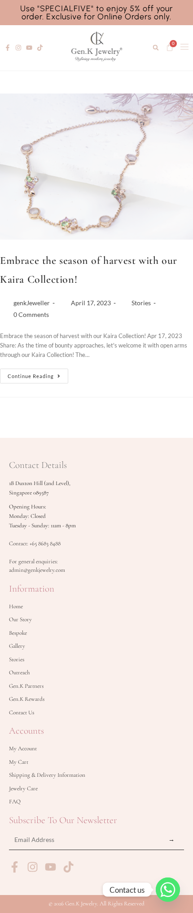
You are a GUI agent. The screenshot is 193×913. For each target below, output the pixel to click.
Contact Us (21, 712)
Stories (141, 303)
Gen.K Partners (26, 686)
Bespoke (18, 633)
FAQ (15, 801)
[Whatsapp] (168, 889)
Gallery (17, 646)
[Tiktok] (40, 48)
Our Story (20, 619)
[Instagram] (18, 48)
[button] (155, 47)
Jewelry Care (23, 788)
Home (16, 606)
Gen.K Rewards (26, 699)
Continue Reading (38, 374)
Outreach (19, 672)
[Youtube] (29, 48)
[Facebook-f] (7, 48)
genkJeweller (31, 303)
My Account (23, 748)
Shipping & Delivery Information (47, 775)
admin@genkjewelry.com (37, 570)
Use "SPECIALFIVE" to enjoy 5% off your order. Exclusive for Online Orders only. (96, 13)
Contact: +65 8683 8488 (35, 543)
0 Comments (31, 314)
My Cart (18, 762)
